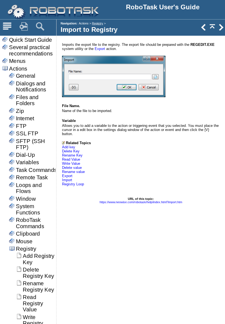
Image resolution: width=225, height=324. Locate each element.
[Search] (40, 26)
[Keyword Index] (23, 26)
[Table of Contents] (7, 26)
